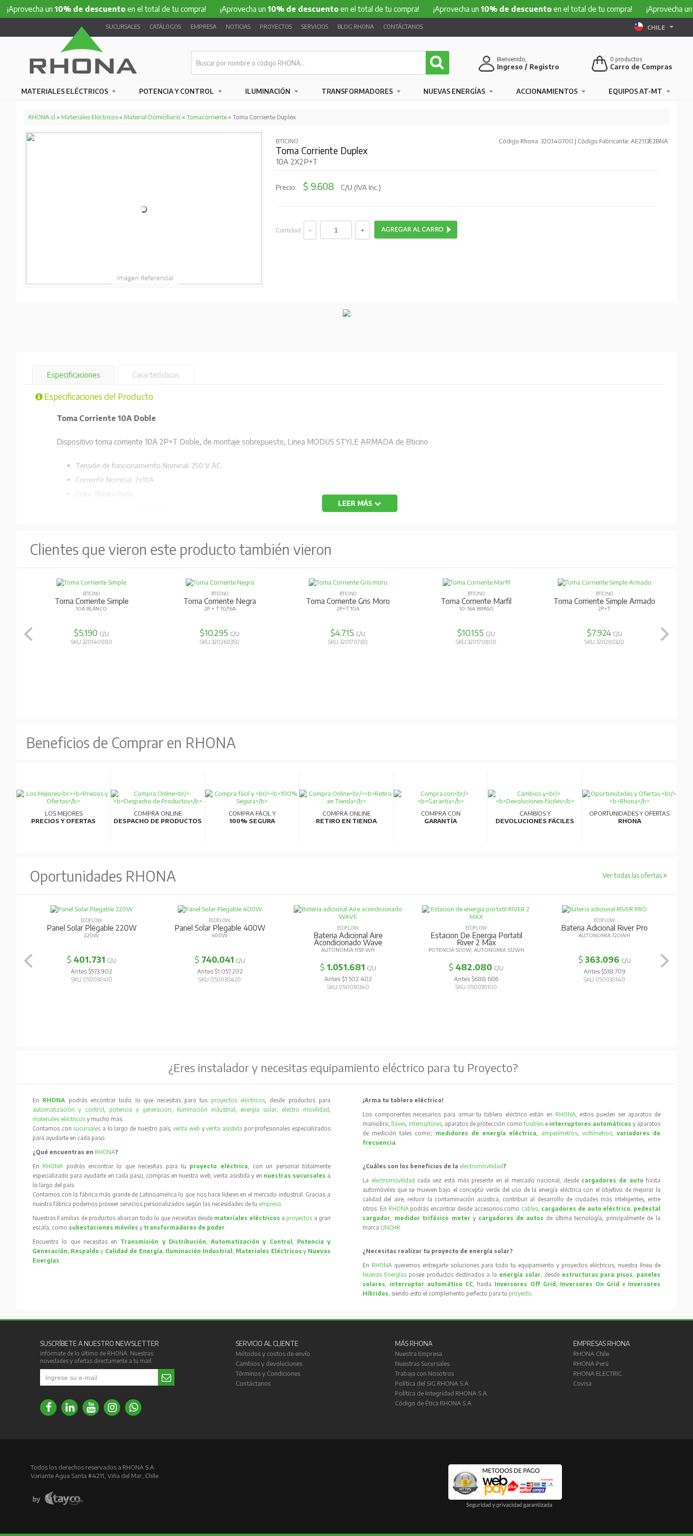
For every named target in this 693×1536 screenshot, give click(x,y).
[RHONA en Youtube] (90, 1407)
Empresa (203, 26)
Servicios (314, 26)
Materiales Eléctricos (64, 91)
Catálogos (165, 26)
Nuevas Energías (454, 91)
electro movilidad (305, 1109)
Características (156, 375)
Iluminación (267, 91)
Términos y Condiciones (268, 1373)
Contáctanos (403, 26)
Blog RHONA (356, 26)
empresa (270, 1203)
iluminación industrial (206, 1109)
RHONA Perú (591, 1363)
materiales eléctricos (59, 1119)
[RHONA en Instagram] (112, 1407)
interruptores (425, 1123)
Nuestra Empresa (418, 1353)
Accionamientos (547, 91)
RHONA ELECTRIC (597, 1373)
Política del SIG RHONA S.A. (432, 1383)
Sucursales (123, 26)
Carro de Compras (641, 67)
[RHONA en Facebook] (48, 1407)
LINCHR (390, 1227)
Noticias (238, 26)
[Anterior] (28, 634)
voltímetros (597, 1133)
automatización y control (68, 1109)
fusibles (534, 1123)
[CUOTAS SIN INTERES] (346, 314)
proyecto (520, 1293)
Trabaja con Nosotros (424, 1373)
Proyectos (276, 26)
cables (529, 1208)
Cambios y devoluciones (269, 1363)
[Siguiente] (664, 634)
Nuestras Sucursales (422, 1363)
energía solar (258, 1109)
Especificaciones (73, 375)
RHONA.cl (41, 117)
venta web (186, 1128)
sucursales (87, 1128)
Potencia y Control (176, 91)
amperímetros (559, 1133)
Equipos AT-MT (635, 91)
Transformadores (357, 91)
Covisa (582, 1383)
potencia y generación (140, 1109)
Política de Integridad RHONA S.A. (441, 1393)
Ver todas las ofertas (632, 875)
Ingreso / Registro (528, 67)
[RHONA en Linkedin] (69, 1407)
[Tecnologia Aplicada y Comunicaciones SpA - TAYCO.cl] (58, 1498)
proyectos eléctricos (238, 1100)
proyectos (299, 1218)
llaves (398, 1123)
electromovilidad (481, 1166)
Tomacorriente (207, 117)
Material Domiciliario (152, 117)
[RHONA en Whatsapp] (133, 1407)
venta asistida (224, 1128)
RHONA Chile (591, 1353)
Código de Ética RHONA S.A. (434, 1403)
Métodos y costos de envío (273, 1353)
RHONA (105, 1152)
